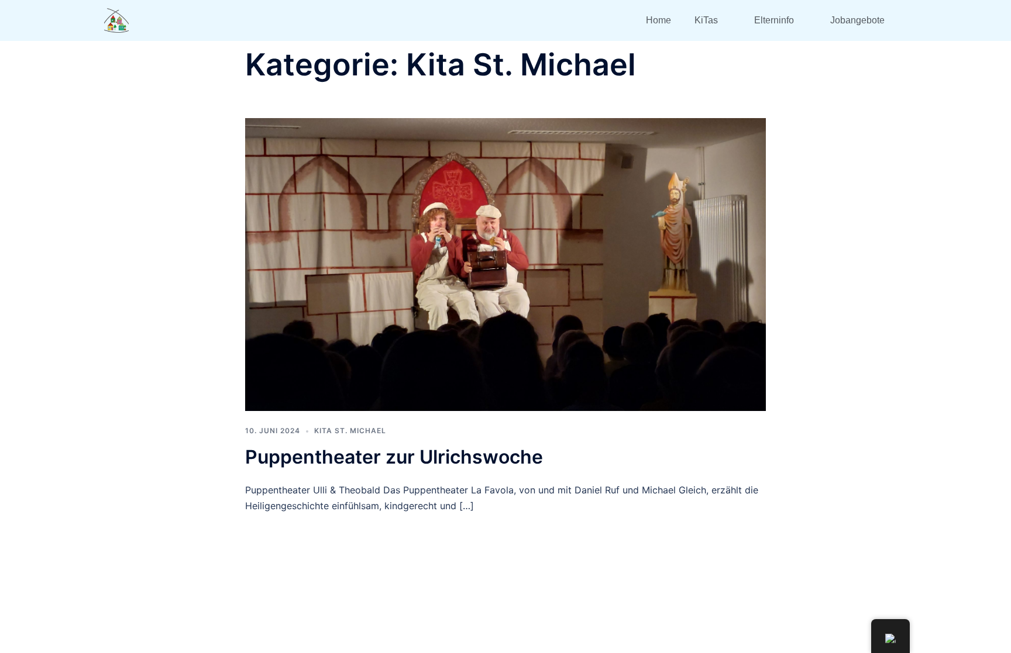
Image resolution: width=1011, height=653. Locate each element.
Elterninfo (774, 20)
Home (658, 20)
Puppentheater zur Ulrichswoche (394, 456)
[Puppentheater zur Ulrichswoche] (505, 264)
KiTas (706, 20)
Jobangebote (857, 20)
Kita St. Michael (350, 430)
